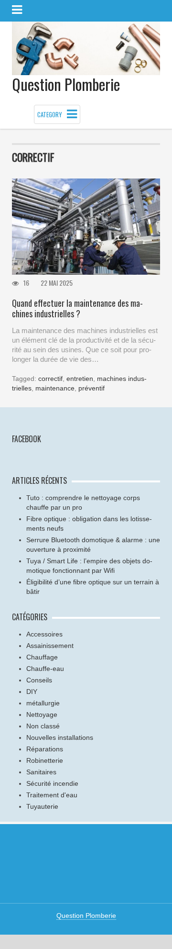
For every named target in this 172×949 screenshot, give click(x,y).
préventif (91, 388)
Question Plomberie (66, 84)
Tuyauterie (42, 806)
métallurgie (43, 703)
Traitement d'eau (51, 795)
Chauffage (42, 657)
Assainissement (50, 645)
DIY (31, 691)
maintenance (55, 388)
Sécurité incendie (52, 783)
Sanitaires (41, 772)
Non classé (43, 726)
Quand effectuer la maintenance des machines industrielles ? (77, 308)
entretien (79, 378)
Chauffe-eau (45, 668)
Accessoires (44, 634)
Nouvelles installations (59, 737)
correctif (50, 378)
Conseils (39, 680)
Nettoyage (41, 714)
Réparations (44, 749)
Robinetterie (44, 760)
